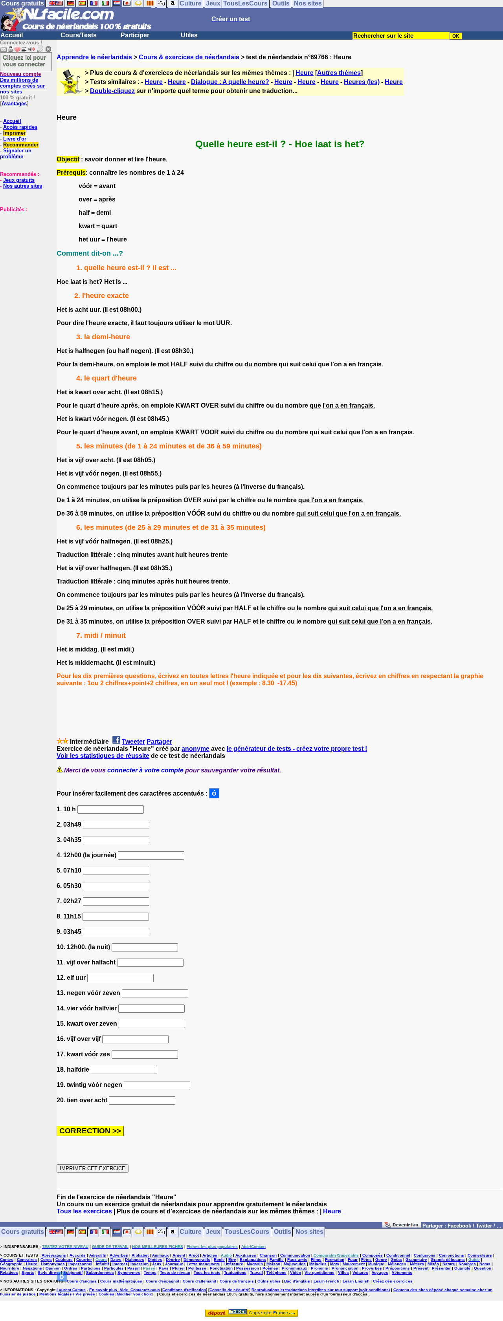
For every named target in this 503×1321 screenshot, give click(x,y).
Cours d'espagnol (162, 1281)
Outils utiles (269, 1281)
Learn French (326, 1281)
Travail (256, 1272)
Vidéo (295, 1272)
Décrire (173, 1259)
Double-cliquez (112, 91)
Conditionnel (398, 1255)
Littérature (233, 1264)
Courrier (84, 1259)
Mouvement (354, 1264)
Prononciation (345, 1268)
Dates (115, 1259)
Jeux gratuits (19, 180)
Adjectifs (97, 1255)
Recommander (21, 145)
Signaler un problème (15, 153)
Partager (159, 741)
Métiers (417, 1264)
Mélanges (397, 1264)
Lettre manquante (203, 1264)
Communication (295, 1255)
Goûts (396, 1259)
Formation (334, 1259)
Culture (191, 1232)
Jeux (213, 1232)
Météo (433, 1264)
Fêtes (366, 1259)
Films (316, 1259)
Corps (46, 1259)
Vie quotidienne (319, 1272)
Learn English (356, 1281)
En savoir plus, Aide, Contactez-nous (124, 1290)
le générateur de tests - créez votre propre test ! (297, 748)
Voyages (380, 1272)
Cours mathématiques (121, 1281)
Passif (133, 1268)
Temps (150, 1272)
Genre (381, 1259)
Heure (305, 73)
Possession (247, 1268)
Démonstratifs (197, 1259)
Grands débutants (448, 1259)
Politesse (197, 1268)
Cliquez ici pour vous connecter (24, 60)
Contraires (27, 1259)
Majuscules (295, 1264)
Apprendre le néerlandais (94, 57)
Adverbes (119, 1255)
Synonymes (128, 1272)
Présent (420, 1268)
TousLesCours (247, 1232)
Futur (353, 1259)
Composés (372, 1255)
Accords (78, 1255)
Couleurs (64, 1259)
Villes (343, 1272)
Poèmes (270, 1268)
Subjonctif (73, 1272)
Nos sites (309, 1232)
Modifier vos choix (134, 1294)
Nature (448, 1264)
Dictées (155, 1259)
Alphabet (140, 1255)
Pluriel (178, 1268)
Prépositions (398, 1268)
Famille (277, 1259)
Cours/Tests (79, 35)
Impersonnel (80, 1264)
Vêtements (402, 1272)
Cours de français (237, 1281)
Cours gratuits (22, 1232)
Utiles (189, 35)
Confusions (424, 1255)
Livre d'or (14, 139)
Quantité (462, 1268)
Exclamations (253, 1259)
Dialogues (134, 1259)
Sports (28, 1272)
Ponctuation (221, 1268)
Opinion (53, 1268)
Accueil (11, 35)
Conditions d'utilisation (184, 1290)
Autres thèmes (339, 73)
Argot (194, 1255)
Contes (6, 1259)
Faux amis (297, 1259)
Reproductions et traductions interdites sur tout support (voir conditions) (321, 1290)
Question (482, 1268)
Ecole (219, 1259)
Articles (209, 1255)
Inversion (139, 1264)
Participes (91, 1268)
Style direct (49, 1272)
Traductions (235, 1272)
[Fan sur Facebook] (401, 1226)
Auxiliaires (245, 1255)
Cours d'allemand (199, 1281)
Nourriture (9, 1268)
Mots (334, 1264)
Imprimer (14, 133)
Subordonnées (100, 1272)
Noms (484, 1264)
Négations (32, 1268)
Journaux (174, 1264)
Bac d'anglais (297, 1281)
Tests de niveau (175, 1272)
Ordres (70, 1268)
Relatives (9, 1272)
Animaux (160, 1255)
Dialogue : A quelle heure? (230, 82)
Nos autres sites (22, 186)
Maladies (318, 1264)
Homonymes (53, 1264)
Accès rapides (20, 127)
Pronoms (319, 1268)
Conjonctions (451, 1255)
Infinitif (102, 1264)
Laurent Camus (71, 1290)
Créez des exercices (393, 1281)
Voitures (360, 1272)
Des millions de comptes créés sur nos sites (22, 83)
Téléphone (276, 1272)
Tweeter (133, 741)
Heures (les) (362, 82)
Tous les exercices (84, 1211)
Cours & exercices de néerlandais (189, 57)
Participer (135, 35)
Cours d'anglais (82, 1281)
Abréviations (54, 1255)
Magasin (255, 1264)
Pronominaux (294, 1268)
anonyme (195, 748)
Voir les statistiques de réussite (103, 755)
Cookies (106, 1294)
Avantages (14, 103)
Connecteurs (480, 1255)
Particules (114, 1268)
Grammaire (416, 1259)
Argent (179, 1255)
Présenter (441, 1268)
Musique (376, 1264)
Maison (273, 1264)
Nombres (467, 1264)
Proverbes (372, 1268)
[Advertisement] (23, 251)
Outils (282, 1232)
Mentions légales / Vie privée (67, 1294)
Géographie (11, 1264)
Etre (232, 1259)
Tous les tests (207, 1272)
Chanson (268, 1255)
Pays (164, 1268)
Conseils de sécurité (229, 1290)
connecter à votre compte (145, 770)
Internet (119, 1264)
